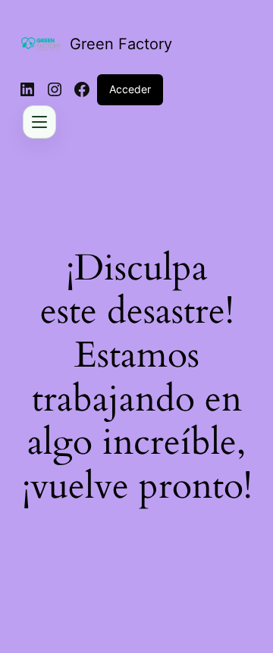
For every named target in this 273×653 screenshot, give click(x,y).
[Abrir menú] (39, 122)
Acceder (130, 89)
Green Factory (121, 44)
